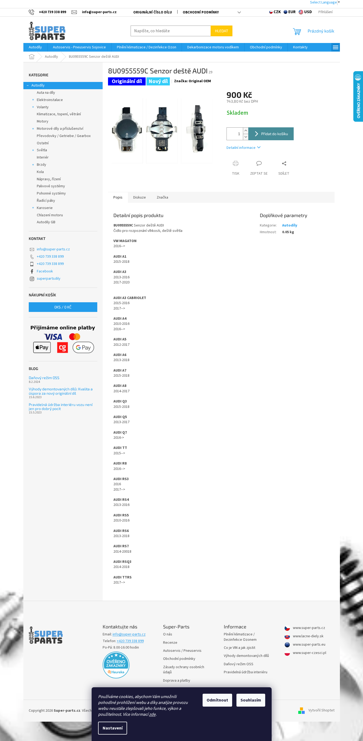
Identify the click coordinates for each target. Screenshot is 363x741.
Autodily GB (46, 222)
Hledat (221, 30)
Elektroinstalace (50, 100)
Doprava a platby (176, 680)
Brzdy (41, 164)
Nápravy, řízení (49, 179)
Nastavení (113, 728)
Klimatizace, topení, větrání (59, 114)
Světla (42, 150)
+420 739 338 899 (50, 256)
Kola (40, 172)
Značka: (192, 81)
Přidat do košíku (274, 133)
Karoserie (45, 208)
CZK (277, 12)
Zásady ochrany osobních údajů (183, 670)
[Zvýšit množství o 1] (245, 131)
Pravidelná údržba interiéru (245, 672)
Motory (42, 121)
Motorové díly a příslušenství (60, 128)
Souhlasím (250, 700)
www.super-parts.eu (308, 644)
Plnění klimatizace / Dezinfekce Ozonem (240, 637)
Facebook (45, 271)
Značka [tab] (162, 197)
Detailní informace (241, 147)
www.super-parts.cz (308, 628)
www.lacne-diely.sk (308, 636)
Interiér (43, 157)
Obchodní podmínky (201, 12)
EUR (292, 12)
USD (308, 12)
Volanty (43, 107)
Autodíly (38, 85)
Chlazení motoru (50, 215)
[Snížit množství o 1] (245, 137)
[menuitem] (35, 47)
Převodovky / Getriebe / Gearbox (64, 136)
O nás (167, 634)
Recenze (170, 642)
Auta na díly (46, 92)
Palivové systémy (51, 186)
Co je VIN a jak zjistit (239, 647)
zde (152, 714)
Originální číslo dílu (152, 12)
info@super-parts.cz (53, 249)
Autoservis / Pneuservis (182, 650)
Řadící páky (46, 200)
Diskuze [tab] (139, 197)
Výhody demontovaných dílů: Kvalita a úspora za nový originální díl (61, 391)
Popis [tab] (118, 197)
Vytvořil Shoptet (321, 710)
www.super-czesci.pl (309, 653)
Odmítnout (217, 700)
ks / (62, 307)
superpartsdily (48, 278)
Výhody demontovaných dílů (246, 656)
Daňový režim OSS (44, 378)
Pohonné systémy (51, 193)
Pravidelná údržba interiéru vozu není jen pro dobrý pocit (60, 406)
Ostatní (43, 143)
